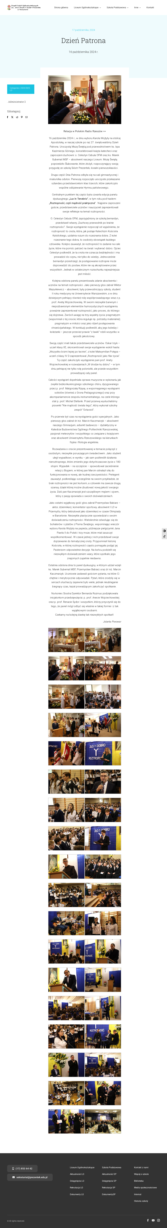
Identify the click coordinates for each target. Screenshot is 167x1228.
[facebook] (148, 1220)
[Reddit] (17, 117)
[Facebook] (7, 117)
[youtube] (153, 1220)
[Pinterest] (21, 117)
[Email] (26, 117)
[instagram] (158, 1220)
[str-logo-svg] (24, 6)
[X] (12, 117)
